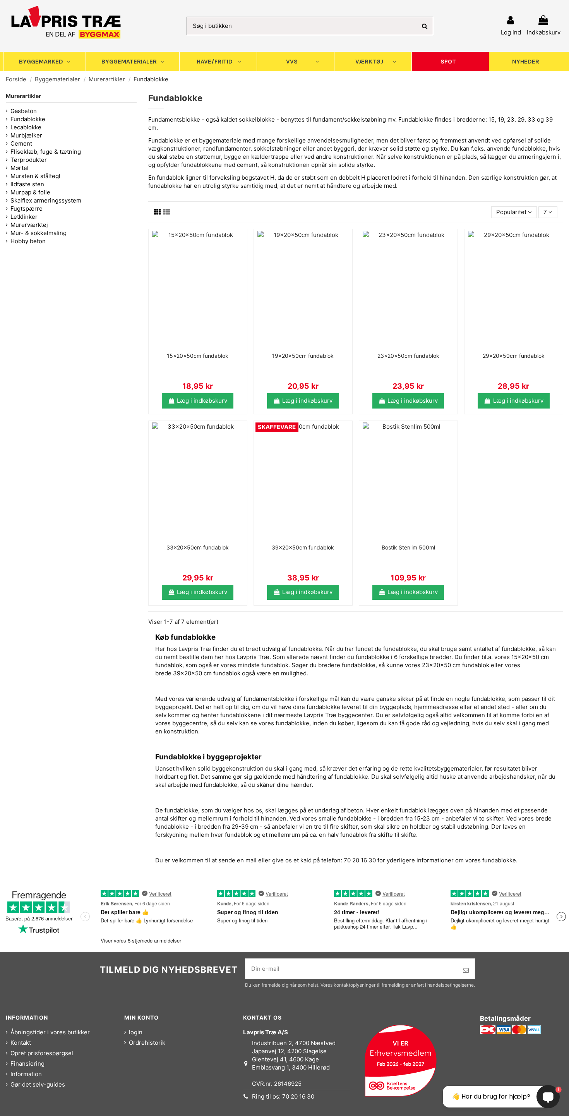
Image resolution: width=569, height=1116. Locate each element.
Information (26, 1074)
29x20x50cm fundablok (514, 355)
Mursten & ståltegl (35, 176)
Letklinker (24, 216)
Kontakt (20, 1042)
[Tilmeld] (466, 970)
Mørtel (19, 168)
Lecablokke (25, 127)
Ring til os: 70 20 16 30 (283, 1096)
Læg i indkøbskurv (202, 400)
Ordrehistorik (147, 1042)
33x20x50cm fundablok (197, 547)
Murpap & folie (30, 192)
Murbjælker (26, 135)
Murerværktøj (29, 224)
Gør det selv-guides (37, 1084)
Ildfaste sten (27, 184)
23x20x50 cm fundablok (455, 665)
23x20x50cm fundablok (408, 355)
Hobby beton (28, 241)
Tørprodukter (28, 159)
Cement (21, 143)
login (135, 1032)
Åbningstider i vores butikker (50, 1032)
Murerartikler (23, 96)
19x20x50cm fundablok (303, 355)
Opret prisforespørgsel (41, 1053)
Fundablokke (27, 119)
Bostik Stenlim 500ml (408, 547)
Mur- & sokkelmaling (38, 233)
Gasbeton (23, 111)
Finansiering (27, 1063)
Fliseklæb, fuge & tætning (45, 151)
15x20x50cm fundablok (197, 355)
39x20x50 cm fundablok (206, 673)
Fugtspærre (26, 208)
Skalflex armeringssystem (45, 200)
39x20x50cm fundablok (303, 547)
